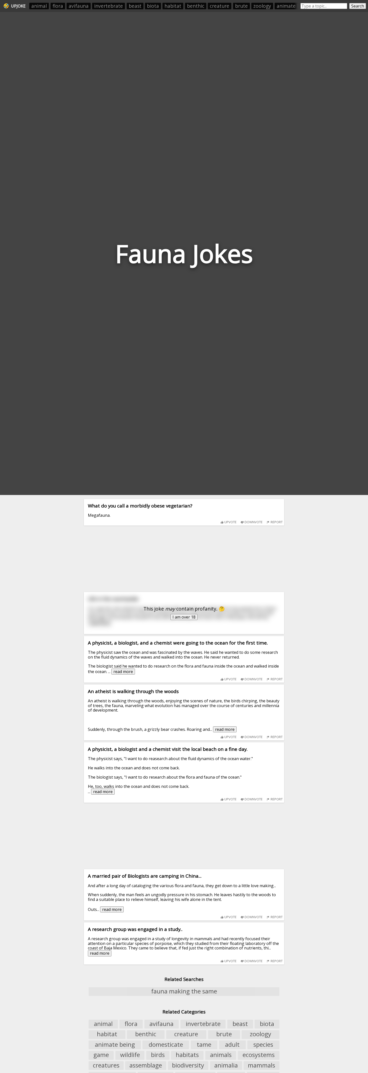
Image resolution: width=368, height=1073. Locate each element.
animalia (226, 1065)
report (276, 522)
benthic (195, 6)
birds (158, 1055)
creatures (106, 1065)
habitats (187, 1055)
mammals (261, 1065)
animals (221, 1055)
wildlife (130, 1055)
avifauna (79, 6)
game (101, 1055)
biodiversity (188, 1065)
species (263, 1044)
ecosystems (259, 1055)
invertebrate (108, 6)
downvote (253, 522)
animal (39, 6)
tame (204, 1044)
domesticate (166, 1044)
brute (241, 6)
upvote (230, 522)
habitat (172, 6)
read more (123, 671)
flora (58, 6)
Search (357, 6)
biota (153, 6)
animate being (293, 6)
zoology (262, 6)
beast (135, 6)
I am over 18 (184, 617)
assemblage (145, 1065)
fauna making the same (184, 991)
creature (219, 6)
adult (232, 1044)
